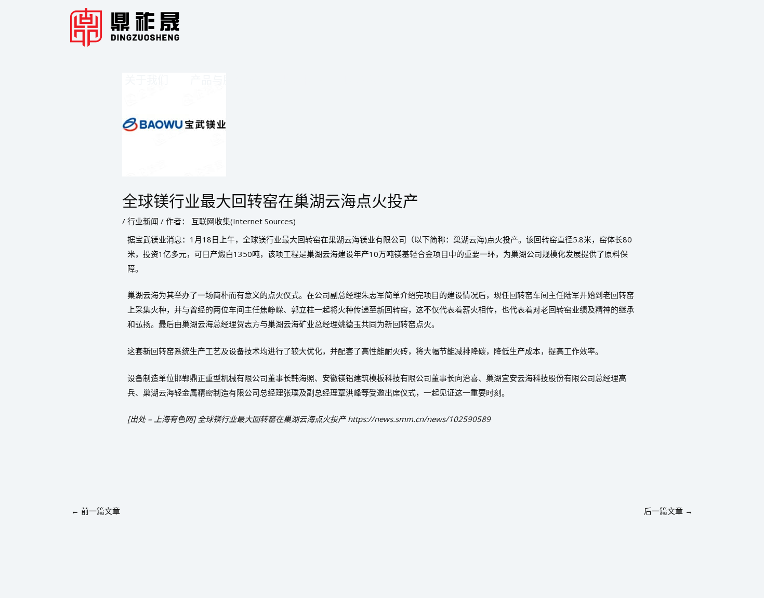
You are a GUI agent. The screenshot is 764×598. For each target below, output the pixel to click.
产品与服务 (217, 79)
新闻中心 (300, 79)
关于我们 (146, 79)
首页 (92, 79)
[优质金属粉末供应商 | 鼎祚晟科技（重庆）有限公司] (124, 26)
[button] (251, 79)
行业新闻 (143, 221)
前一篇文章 (95, 511)
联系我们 (366, 79)
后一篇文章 (668, 511)
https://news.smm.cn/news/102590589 (419, 419)
